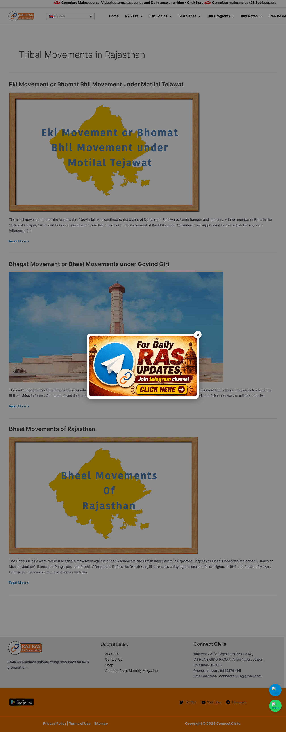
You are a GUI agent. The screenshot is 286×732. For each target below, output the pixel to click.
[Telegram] (275, 690)
